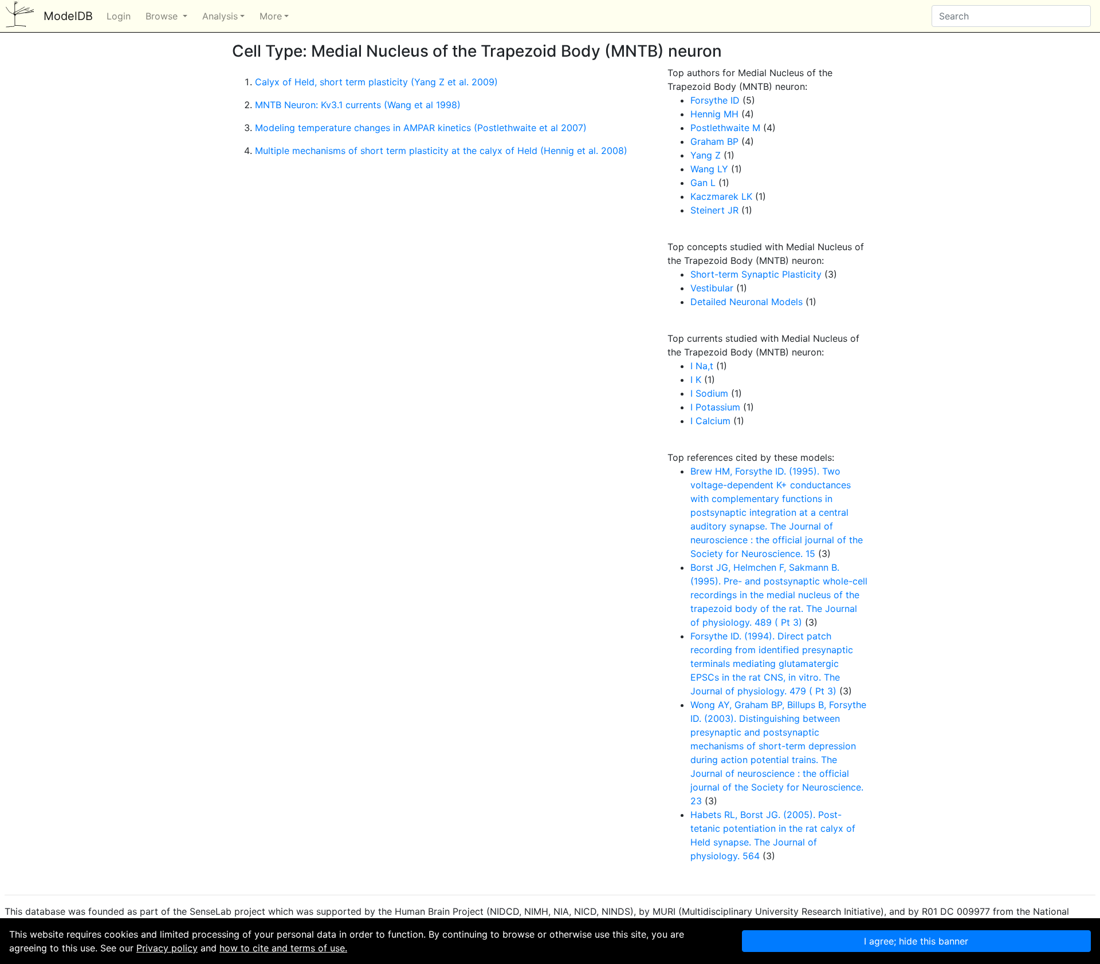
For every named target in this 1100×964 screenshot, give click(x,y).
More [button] (271, 16)
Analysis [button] (220, 16)
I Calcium (710, 420)
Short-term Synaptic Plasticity (756, 274)
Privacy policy (167, 948)
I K (695, 379)
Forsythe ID (715, 100)
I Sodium (709, 393)
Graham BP (714, 141)
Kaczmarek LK (721, 196)
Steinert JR (714, 210)
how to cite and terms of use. (283, 948)
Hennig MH (714, 114)
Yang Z (705, 155)
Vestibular (711, 288)
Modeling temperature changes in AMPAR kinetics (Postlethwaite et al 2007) (421, 127)
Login (119, 16)
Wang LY (709, 169)
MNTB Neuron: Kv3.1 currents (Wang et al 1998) (358, 104)
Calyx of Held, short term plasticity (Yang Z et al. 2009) (376, 82)
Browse (163, 16)
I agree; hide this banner (916, 941)
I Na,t (701, 366)
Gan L (703, 182)
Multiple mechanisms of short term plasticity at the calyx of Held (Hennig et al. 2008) (441, 150)
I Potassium (715, 407)
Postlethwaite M (725, 127)
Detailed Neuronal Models (746, 301)
